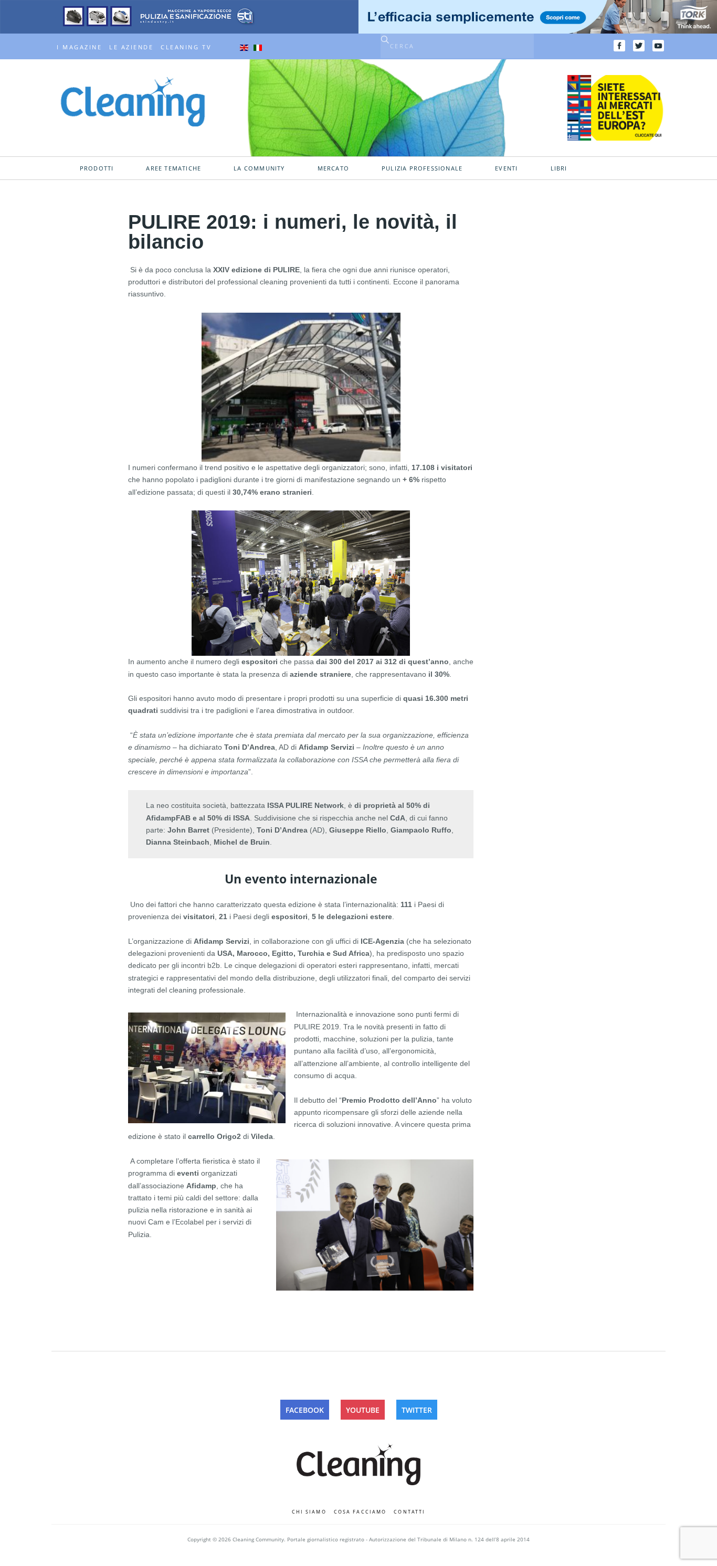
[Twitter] (639, 46)
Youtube (362, 1410)
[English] (244, 47)
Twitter (417, 1410)
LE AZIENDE (131, 47)
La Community (259, 168)
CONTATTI (409, 1511)
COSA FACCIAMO (360, 1511)
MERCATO (333, 168)
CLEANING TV (186, 47)
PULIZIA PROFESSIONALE (422, 168)
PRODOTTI (97, 168)
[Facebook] (619, 46)
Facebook (305, 1410)
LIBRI (559, 168)
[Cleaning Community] (133, 100)
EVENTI (506, 168)
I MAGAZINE (79, 47)
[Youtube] (658, 46)
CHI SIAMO (309, 1511)
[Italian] (258, 47)
